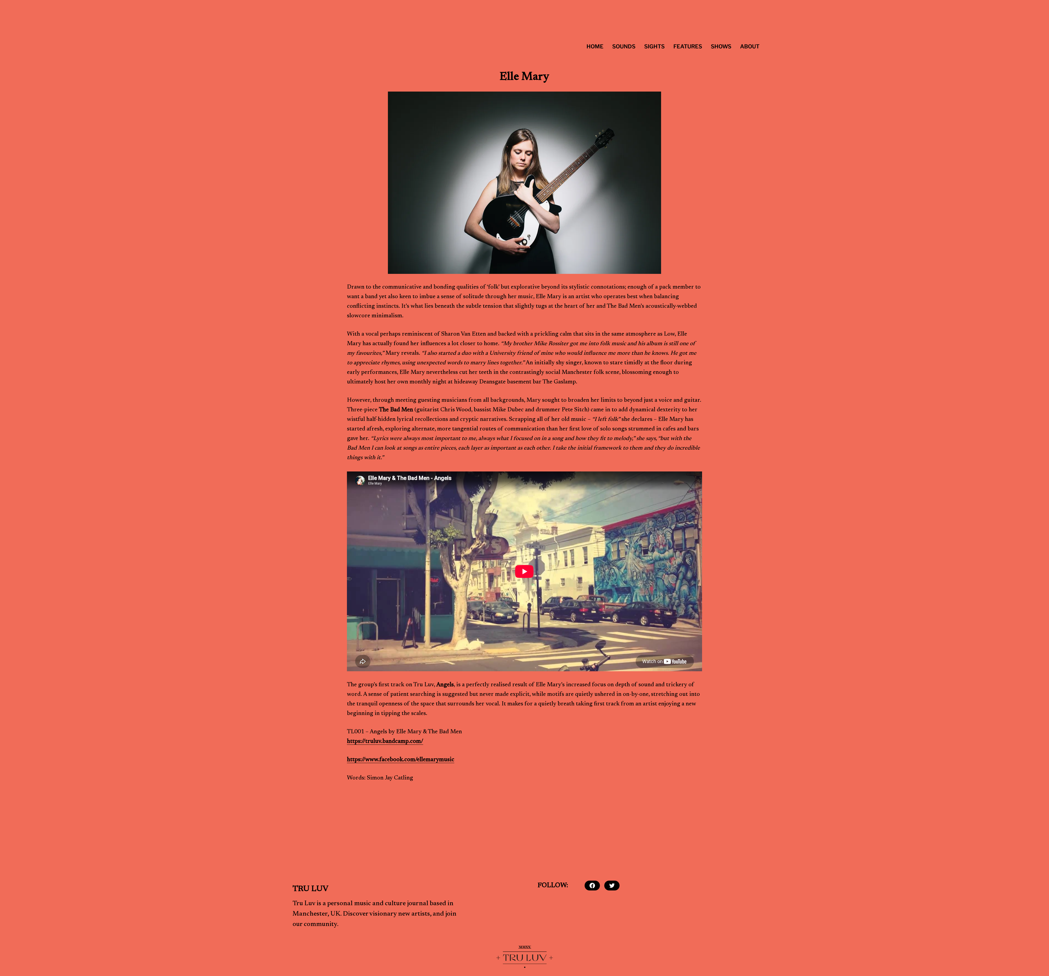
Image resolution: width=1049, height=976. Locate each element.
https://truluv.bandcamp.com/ (385, 742)
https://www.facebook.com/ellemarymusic (400, 760)
